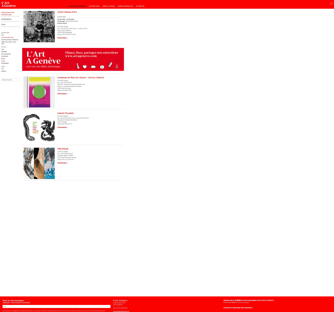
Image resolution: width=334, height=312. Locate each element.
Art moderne (4, 56)
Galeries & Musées (77, 6)
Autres (3, 58)
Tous (2, 35)
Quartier (5, 33)
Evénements (6, 19)
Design (3, 61)
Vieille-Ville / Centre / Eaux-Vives (8, 42)
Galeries (3, 71)
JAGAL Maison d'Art (67, 12)
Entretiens (94, 6)
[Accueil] (9, 4)
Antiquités (4, 51)
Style (3, 47)
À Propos (140, 6)
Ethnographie (5, 63)
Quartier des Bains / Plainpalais (9, 39)
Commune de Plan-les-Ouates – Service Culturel (80, 78)
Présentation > (62, 38)
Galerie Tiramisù (65, 113)
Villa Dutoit (62, 149)
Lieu (3, 67)
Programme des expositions (7, 13)
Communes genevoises (7, 37)
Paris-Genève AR (125, 6)
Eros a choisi (109, 6)
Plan (3, 24)
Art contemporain (6, 54)
